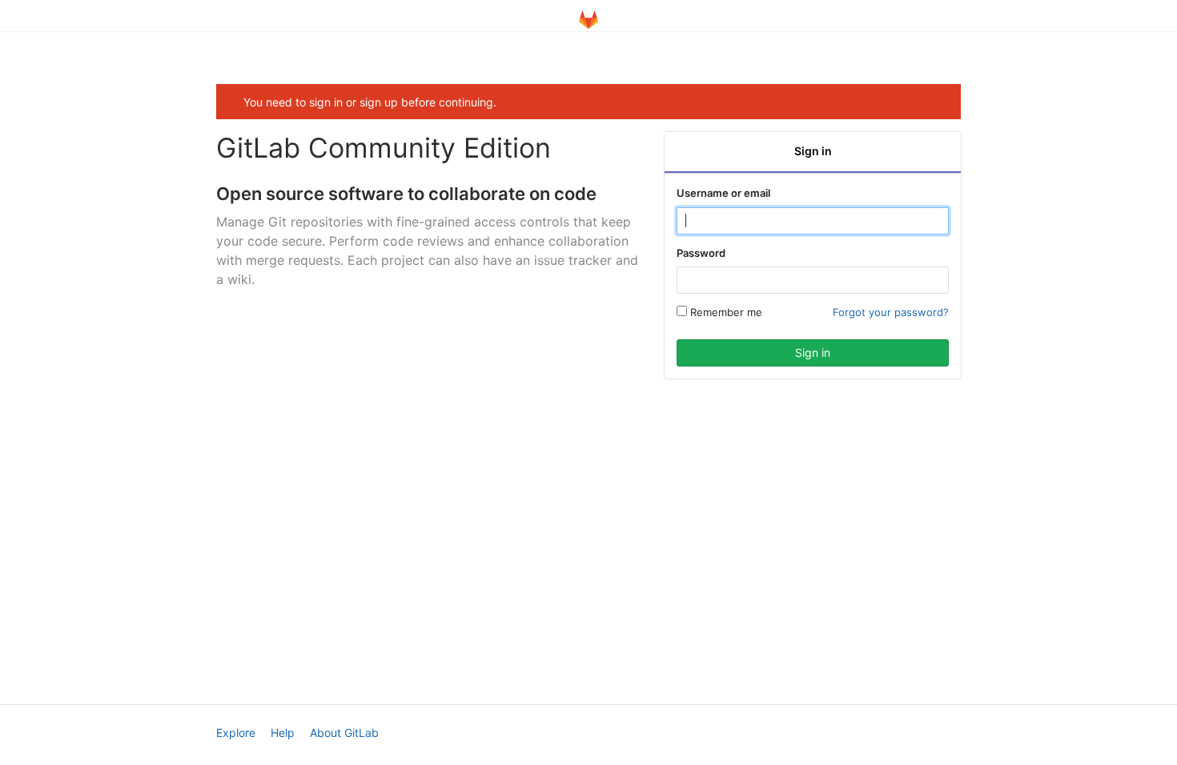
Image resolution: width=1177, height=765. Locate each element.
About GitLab (344, 732)
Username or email (723, 192)
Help (283, 732)
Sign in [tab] (813, 151)
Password (701, 252)
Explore (235, 732)
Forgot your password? (891, 312)
